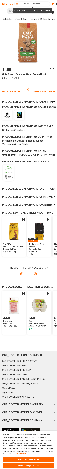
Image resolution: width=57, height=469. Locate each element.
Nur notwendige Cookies (28, 465)
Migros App (7, 392)
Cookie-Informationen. (21, 454)
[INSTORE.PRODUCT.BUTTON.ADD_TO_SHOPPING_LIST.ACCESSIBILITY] (23, 219)
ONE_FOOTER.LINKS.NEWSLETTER (18, 396)
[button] (28, 102)
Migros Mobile (8, 387)
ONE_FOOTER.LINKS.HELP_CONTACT (19, 361)
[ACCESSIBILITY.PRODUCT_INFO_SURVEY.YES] (22, 274)
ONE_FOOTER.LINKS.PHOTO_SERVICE (20, 383)
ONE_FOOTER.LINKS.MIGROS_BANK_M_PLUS (23, 378)
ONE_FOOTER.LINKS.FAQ (14, 365)
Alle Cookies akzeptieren (28, 459)
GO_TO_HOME (7, 4)
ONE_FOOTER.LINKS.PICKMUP (16, 370)
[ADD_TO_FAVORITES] (52, 69)
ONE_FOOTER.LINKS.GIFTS (14, 374)
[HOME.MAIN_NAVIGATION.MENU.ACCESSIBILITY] (3, 11)
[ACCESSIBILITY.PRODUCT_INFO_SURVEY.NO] (35, 274)
